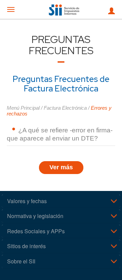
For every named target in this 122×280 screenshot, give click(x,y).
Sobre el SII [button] (21, 261)
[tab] (61, 201)
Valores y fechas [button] (27, 201)
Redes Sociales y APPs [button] (36, 231)
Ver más (61, 167)
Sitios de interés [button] (26, 246)
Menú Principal (23, 108)
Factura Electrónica (65, 108)
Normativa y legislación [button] (35, 216)
